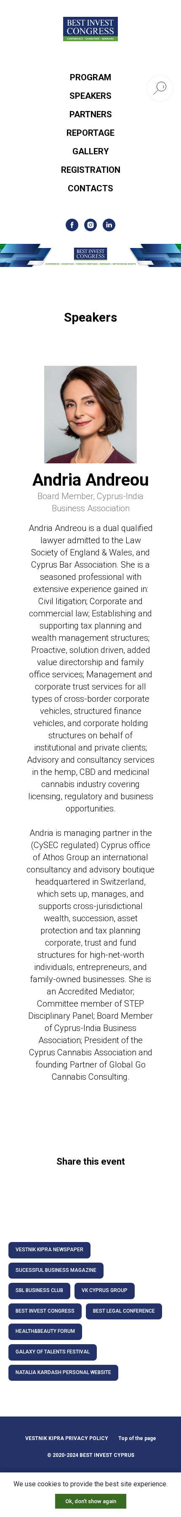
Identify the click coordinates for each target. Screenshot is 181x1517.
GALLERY (90, 151)
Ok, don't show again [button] (90, 1501)
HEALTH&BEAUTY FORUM (45, 1331)
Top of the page (137, 1438)
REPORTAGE (90, 133)
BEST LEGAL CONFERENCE (124, 1311)
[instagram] (90, 225)
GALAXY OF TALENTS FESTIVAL (53, 1352)
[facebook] (72, 225)
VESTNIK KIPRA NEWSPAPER (49, 1250)
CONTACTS (90, 188)
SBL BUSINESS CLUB (39, 1290)
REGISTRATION (90, 170)
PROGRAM (90, 77)
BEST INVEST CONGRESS (45, 1311)
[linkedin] (109, 225)
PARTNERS (90, 114)
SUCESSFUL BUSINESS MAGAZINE (56, 1270)
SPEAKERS (90, 96)
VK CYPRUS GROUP (105, 1290)
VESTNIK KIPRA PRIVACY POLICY (66, 1438)
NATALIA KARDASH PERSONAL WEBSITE (63, 1372)
